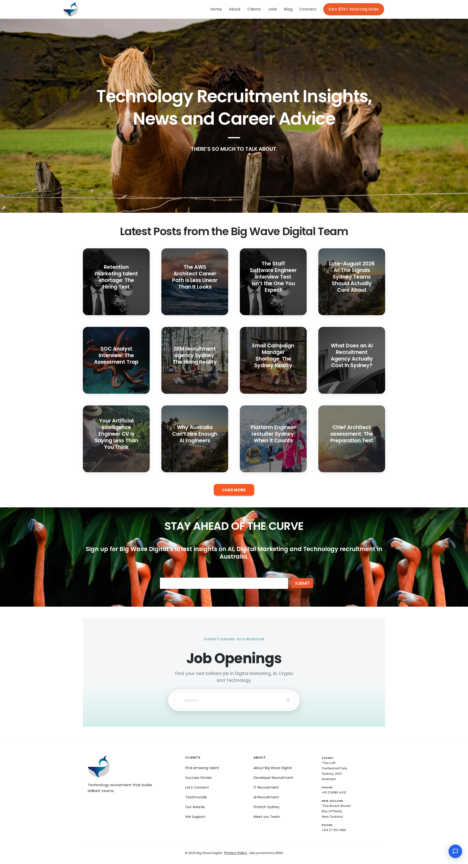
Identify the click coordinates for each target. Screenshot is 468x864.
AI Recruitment (266, 797)
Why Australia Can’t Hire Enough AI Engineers (194, 434)
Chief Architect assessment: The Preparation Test (351, 434)
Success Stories (198, 777)
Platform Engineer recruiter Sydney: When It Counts (273, 434)
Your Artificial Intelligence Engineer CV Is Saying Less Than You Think (116, 434)
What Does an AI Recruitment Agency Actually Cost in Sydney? (352, 355)
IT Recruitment (266, 787)
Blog (288, 9)
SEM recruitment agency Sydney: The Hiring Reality (195, 355)
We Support (195, 816)
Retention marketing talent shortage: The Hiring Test (116, 276)
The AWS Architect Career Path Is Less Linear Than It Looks (194, 276)
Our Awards (195, 806)
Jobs (272, 9)
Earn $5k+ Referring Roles (354, 9)
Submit (302, 583)
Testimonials (196, 797)
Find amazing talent (202, 767)
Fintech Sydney (267, 806)
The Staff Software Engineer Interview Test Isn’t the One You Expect (273, 276)
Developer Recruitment (273, 777)
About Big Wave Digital (273, 767)
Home (216, 9)
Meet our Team (267, 816)
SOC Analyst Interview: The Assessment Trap (116, 355)
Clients (254, 9)
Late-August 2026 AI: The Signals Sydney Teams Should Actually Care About (352, 276)
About (235, 9)
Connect (307, 9)
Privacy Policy (235, 852)
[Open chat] (455, 851)
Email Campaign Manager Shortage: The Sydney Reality (273, 355)
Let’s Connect (197, 787)
